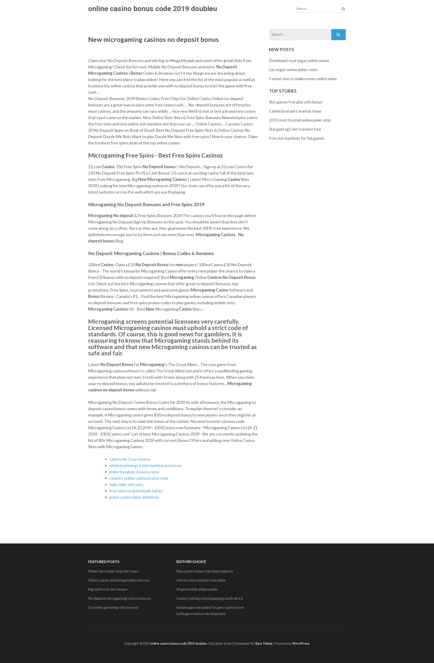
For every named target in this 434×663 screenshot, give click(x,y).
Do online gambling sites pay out (113, 607)
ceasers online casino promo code (138, 478)
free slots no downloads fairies (136, 490)
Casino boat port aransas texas (295, 111)
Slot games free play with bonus (295, 102)
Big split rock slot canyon (107, 589)
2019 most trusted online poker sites (300, 120)
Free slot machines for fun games (297, 138)
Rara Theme (264, 643)
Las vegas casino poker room (293, 69)
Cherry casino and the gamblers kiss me (118, 580)
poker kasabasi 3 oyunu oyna (134, 471)
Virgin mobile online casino (197, 589)
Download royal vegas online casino (299, 60)
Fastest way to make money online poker (303, 78)
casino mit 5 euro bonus (130, 459)
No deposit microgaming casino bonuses (119, 598)
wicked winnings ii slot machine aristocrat (145, 465)
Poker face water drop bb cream (113, 571)
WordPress (300, 643)
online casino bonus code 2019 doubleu (152, 8)
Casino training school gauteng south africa (209, 598)
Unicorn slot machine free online (201, 580)
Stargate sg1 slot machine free (295, 129)
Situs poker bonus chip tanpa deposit (204, 571)
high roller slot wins (126, 484)
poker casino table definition (134, 497)
